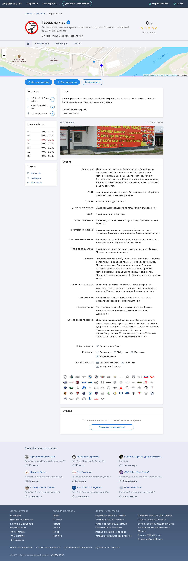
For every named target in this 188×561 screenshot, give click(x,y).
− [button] (4, 55)
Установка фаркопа (123, 195)
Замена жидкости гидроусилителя (114, 208)
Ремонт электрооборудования (112, 330)
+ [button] (4, 51)
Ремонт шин (141, 310)
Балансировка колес (107, 307)
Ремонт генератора (139, 323)
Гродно (57, 527)
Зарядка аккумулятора (116, 323)
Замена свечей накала (147, 233)
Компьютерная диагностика (111, 201)
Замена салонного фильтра (110, 214)
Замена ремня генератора (129, 176)
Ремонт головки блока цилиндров (140, 179)
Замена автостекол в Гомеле (111, 523)
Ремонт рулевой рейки (145, 208)
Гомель (57, 523)
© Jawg (160, 75)
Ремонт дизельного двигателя (112, 182)
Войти (180, 4)
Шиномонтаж (103, 314)
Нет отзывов (149, 32)
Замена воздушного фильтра (111, 249)
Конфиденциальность (21, 523)
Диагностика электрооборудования (115, 320)
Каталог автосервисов (48, 547)
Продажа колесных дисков (127, 268)
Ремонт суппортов (144, 291)
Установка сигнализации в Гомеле (156, 523)
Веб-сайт (36, 173)
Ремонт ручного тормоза (119, 291)
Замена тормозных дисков (122, 288)
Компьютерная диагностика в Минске (154, 529)
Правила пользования (21, 519)
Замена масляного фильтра (127, 172)
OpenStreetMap (150, 75)
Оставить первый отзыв (112, 427)
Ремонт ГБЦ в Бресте (149, 535)
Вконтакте (36, 182)
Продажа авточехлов (144, 262)
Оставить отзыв (40, 82)
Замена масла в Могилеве (152, 519)
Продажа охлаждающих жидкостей (133, 272)
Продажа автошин (106, 265)
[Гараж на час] (111, 140)
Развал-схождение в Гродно (110, 532)
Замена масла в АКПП (107, 297)
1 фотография (155, 122)
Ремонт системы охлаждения (125, 243)
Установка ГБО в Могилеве (109, 519)
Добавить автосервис (77, 4)
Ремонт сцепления (130, 301)
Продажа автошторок (128, 265)
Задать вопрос (68, 82)
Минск (56, 532)
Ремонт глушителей (128, 220)
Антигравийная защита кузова (112, 192)
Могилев (57, 536)
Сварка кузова (103, 195)
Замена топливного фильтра (143, 249)
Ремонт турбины (138, 182)
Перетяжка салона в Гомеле (110, 515)
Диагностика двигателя (108, 169)
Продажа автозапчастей (109, 258)
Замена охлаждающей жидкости (113, 239)
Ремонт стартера (118, 326)
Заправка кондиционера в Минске (113, 536)
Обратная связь (160, 4)
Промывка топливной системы (112, 252)
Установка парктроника (131, 333)
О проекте (32, 4)
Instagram (36, 178)
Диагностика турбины (133, 169)
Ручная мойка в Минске (150, 539)
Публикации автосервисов (78, 547)
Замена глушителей (106, 220)
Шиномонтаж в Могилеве (108, 527)
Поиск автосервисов (21, 547)
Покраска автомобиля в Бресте (155, 515)
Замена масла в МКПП (131, 297)
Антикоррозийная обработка (144, 192)
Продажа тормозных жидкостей (113, 275)
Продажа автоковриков (136, 258)
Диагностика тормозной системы (113, 285)
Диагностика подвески (131, 307)
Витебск (57, 519)
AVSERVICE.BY (57, 555)
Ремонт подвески (124, 310)
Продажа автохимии (120, 262)
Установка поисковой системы (131, 336)
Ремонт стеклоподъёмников (143, 326)
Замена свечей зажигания (121, 233)
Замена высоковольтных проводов (114, 230)
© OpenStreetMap (171, 75)
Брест (56, 515)
